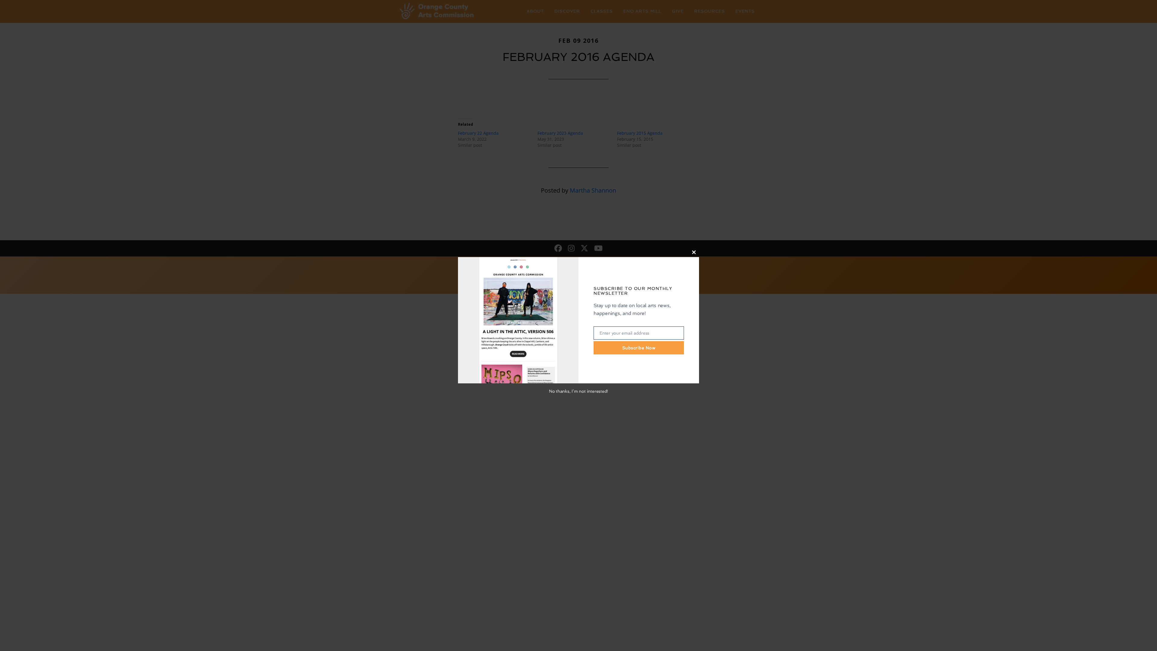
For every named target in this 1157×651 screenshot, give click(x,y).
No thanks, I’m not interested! (578, 391)
